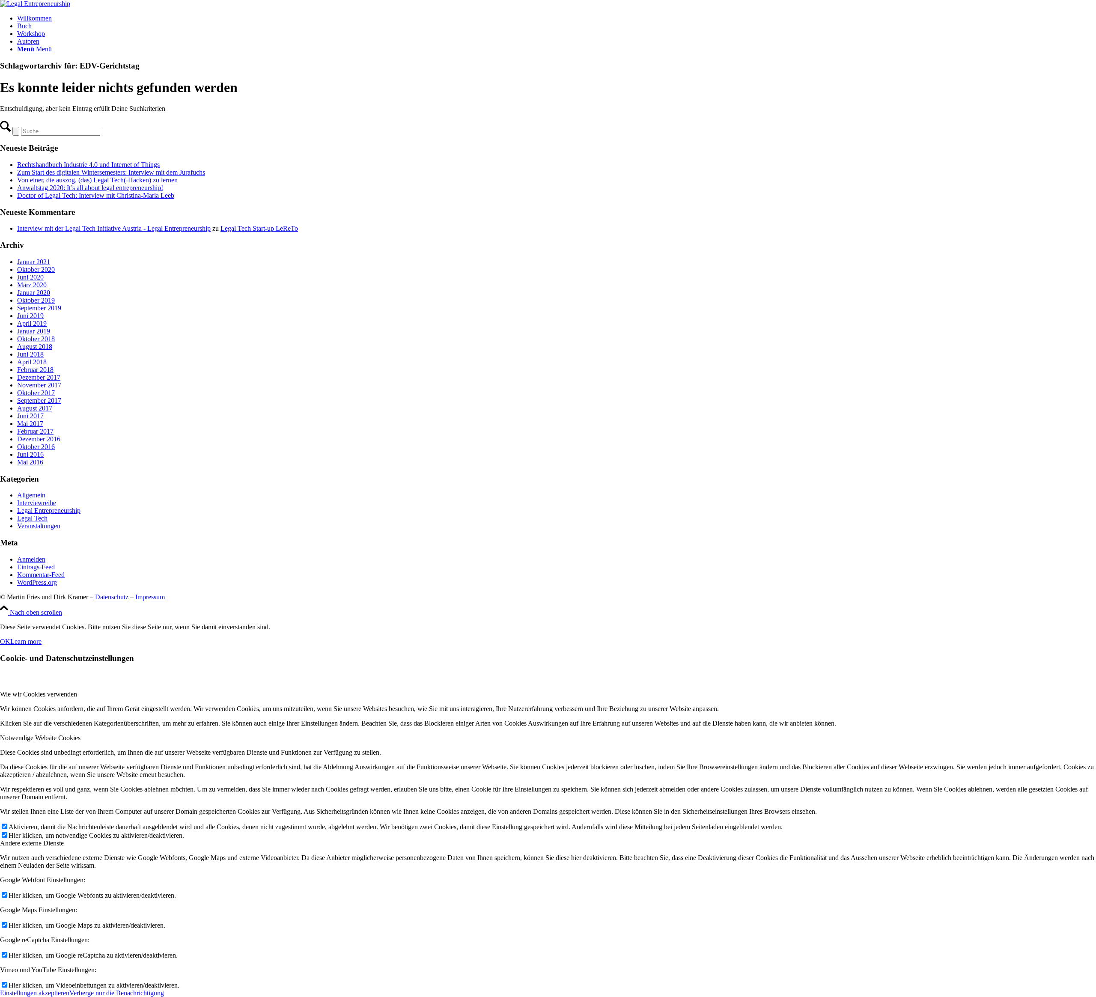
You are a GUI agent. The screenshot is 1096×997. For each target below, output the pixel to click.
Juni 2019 (30, 315)
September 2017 (39, 400)
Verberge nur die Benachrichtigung (116, 993)
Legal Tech (32, 518)
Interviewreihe (36, 502)
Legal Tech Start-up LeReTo (259, 228)
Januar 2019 (33, 331)
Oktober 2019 (36, 300)
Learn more (26, 641)
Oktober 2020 (36, 269)
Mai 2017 (30, 423)
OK (5, 641)
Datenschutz (111, 597)
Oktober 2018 (36, 338)
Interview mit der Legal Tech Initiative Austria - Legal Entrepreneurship (114, 228)
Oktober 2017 (36, 392)
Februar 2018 (35, 369)
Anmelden (31, 559)
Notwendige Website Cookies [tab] (40, 737)
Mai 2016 (30, 462)
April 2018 (32, 362)
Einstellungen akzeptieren (34, 993)
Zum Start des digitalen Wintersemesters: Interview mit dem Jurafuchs (111, 172)
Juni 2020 (30, 277)
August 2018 (34, 346)
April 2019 (32, 323)
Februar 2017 (35, 431)
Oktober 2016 (36, 446)
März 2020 (32, 285)
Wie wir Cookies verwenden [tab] (38, 694)
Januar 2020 (33, 292)
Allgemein (31, 495)
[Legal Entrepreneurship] (35, 3)
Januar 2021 (33, 261)
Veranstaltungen (38, 526)
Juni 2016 (30, 454)
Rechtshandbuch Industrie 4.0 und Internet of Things (88, 164)
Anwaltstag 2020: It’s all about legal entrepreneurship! (90, 187)
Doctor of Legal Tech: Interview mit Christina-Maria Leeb (95, 195)
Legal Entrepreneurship (48, 510)
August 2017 (34, 408)
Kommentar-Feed (41, 574)
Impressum (150, 597)
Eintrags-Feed (36, 567)
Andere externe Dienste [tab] (32, 843)
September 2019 (39, 308)
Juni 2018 (30, 354)
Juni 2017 (30, 416)
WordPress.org (37, 582)
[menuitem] (556, 18)
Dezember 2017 (38, 377)
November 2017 (39, 385)
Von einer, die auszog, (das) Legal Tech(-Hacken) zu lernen (97, 180)
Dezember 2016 (38, 439)
